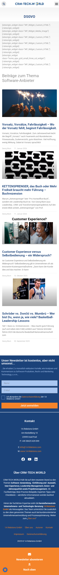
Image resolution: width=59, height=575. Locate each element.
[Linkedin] (36, 459)
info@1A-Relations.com (30, 447)
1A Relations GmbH (13, 527)
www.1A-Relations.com (30, 451)
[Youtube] (29, 459)
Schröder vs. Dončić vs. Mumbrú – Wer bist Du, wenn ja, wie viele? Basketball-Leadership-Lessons (28, 317)
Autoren (39, 527)
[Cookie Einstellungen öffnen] (5, 571)
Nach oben (29, 569)
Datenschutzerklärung (31, 397)
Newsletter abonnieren (29, 559)
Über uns (32, 518)
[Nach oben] (29, 564)
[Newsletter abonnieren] (29, 554)
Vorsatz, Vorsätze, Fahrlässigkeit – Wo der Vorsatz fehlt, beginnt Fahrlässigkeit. (29, 126)
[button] (3, 3)
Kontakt (49, 527)
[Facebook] (23, 459)
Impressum (19, 534)
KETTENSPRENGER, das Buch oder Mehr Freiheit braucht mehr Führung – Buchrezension (29, 190)
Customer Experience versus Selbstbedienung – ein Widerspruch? (26, 253)
